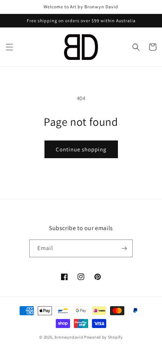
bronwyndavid (69, 337)
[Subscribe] (124, 248)
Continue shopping (81, 149)
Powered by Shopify (103, 337)
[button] (9, 47)
